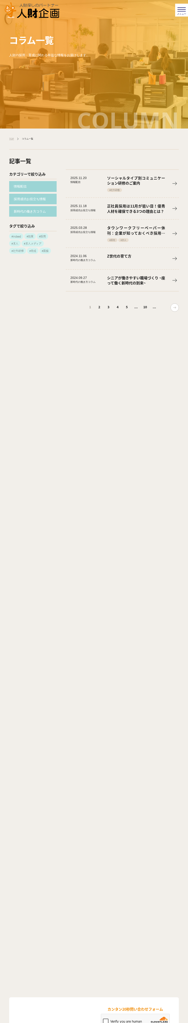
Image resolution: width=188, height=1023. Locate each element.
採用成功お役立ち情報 (30, 199)
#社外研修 (17, 251)
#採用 (42, 236)
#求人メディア (32, 243)
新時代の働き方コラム (30, 211)
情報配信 (20, 186)
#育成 (32, 251)
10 (145, 307)
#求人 (14, 243)
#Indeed (16, 236)
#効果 (30, 236)
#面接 (45, 251)
